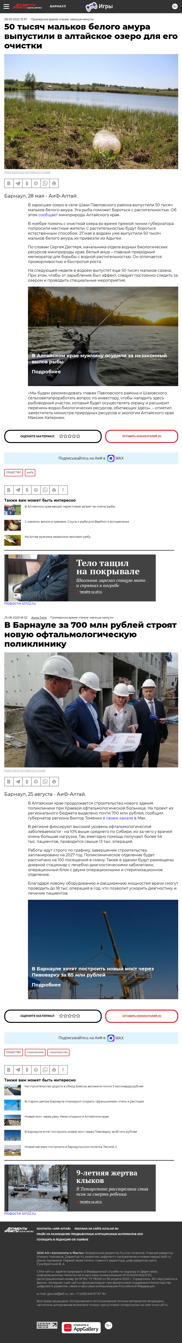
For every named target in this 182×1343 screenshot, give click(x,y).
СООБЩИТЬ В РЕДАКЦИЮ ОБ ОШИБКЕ (62, 1239)
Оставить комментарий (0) (141, 436)
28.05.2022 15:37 (15, 19)
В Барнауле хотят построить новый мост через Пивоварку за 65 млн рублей (93, 972)
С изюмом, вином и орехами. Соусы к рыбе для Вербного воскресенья (77, 521)
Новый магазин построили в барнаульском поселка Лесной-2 (71, 1147)
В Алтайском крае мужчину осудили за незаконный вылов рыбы (99, 359)
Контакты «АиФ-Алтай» (54, 1228)
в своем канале (118, 818)
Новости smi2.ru (20, 603)
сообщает (48, 215)
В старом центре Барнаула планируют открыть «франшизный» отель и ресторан (84, 1101)
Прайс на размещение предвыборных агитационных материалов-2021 (90, 1234)
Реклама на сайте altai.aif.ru (96, 1228)
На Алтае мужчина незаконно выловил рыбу (58, 536)
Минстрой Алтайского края (25, 770)
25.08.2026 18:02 (15, 617)
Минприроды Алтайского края (27, 172)
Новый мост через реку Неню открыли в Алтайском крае (67, 1116)
